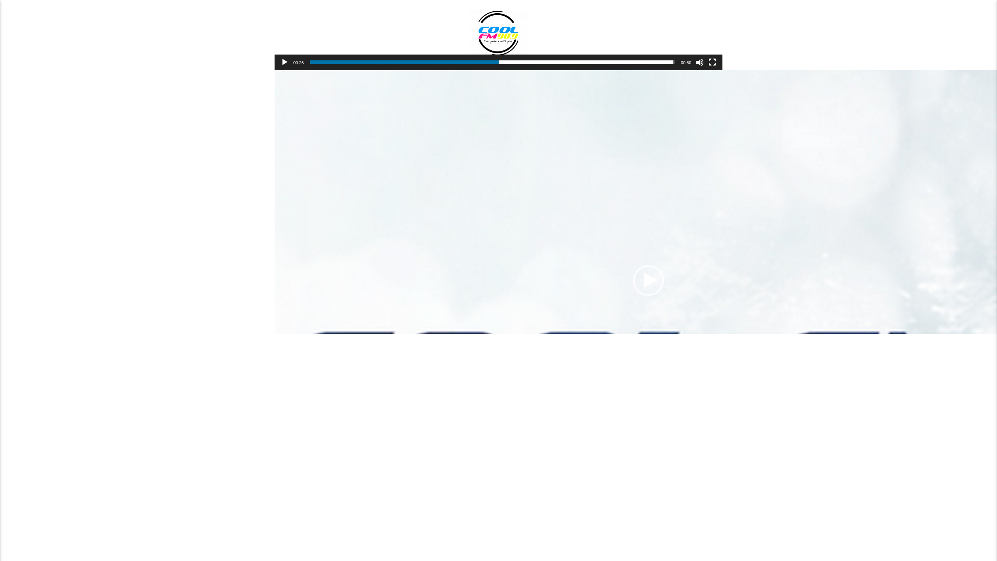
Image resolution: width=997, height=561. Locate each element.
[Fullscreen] (712, 62)
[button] (648, 280)
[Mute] (700, 62)
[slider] (492, 62)
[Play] (285, 62)
